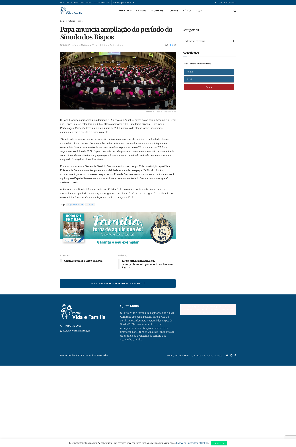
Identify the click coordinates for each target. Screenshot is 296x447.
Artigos (141, 10)
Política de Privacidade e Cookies (192, 443)
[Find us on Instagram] (231, 355)
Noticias (71, 21)
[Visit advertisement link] (118, 229)
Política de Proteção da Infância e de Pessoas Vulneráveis (85, 2)
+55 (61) (71, 325)
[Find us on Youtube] (227, 355)
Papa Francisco (75, 204)
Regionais (157, 10)
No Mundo (86, 45)
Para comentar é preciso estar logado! (118, 283)
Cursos (174, 10)
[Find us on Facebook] (235, 355)
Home (62, 21)
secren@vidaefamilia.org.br (76, 330)
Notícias (124, 10)
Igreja (80, 21)
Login (219, 2)
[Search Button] (235, 10)
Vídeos (187, 10)
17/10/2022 (65, 45)
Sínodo (90, 204)
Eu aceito (219, 443)
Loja (199, 10)
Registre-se (230, 2)
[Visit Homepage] (71, 10)
